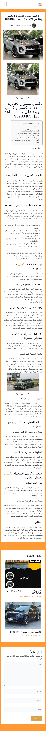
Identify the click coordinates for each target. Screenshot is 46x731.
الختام (37, 142)
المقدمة (36, 126)
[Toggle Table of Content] (38, 123)
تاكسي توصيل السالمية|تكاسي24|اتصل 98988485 (23, 592)
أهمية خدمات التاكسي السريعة (30, 131)
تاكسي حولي (24, 596)
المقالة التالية (7, 545)
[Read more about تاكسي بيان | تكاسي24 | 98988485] (23, 615)
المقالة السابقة (38, 545)
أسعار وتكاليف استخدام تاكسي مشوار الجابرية (25, 140)
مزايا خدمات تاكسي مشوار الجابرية (28, 133)
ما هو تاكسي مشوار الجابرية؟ (30, 129)
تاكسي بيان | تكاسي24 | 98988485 (25, 632)
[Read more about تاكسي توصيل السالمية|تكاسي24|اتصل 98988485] (23, 574)
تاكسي (22, 264)
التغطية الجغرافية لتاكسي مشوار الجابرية (27, 135)
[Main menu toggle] (5, 4)
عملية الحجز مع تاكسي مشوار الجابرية (28, 138)
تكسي (41, 181)
